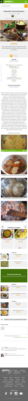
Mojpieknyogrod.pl (8, 386)
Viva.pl (23, 377)
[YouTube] (21, 393)
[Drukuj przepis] (17, 56)
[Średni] (12, 43)
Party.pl (5, 379)
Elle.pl (23, 379)
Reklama (9, 373)
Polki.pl (10, 377)
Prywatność (22, 370)
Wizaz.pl (5, 377)
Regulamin (10, 371)
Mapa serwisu (17, 371)
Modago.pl (11, 379)
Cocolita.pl (22, 386)
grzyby (11, 319)
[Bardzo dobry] (15, 43)
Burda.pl (16, 386)
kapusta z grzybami (18, 319)
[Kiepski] (11, 43)
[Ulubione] (12, 230)
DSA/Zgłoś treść (16, 373)
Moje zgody (15, 370)
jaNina (6, 353)
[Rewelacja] (16, 43)
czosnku (15, 74)
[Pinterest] (11, 393)
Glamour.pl (17, 381)
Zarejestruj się (24, 337)
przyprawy (7, 319)
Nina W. (6, 347)
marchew (14, 69)
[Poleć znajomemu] (14, 56)
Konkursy (4, 371)
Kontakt (24, 371)
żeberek (15, 65)
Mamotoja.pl (17, 377)
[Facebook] (6, 393)
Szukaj (26, 6)
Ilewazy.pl (18, 379)
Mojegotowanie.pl (9, 384)
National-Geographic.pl (8, 381)
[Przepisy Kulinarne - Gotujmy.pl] (9, 1)
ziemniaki (14, 81)
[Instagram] (16, 393)
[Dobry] (14, 43)
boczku (17, 66)
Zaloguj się (17, 335)
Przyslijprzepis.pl (19, 384)
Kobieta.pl (23, 381)
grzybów (19, 77)
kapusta (24, 319)
